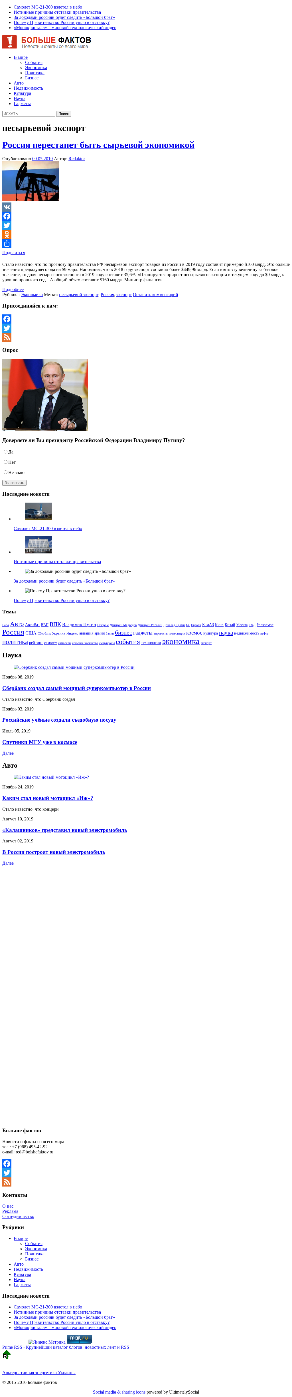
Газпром (103, 625)
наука (226, 632)
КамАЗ (208, 625)
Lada (5, 625)
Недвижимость (28, 88)
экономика (181, 641)
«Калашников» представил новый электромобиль (64, 830)
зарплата (161, 633)
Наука (19, 98)
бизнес (123, 632)
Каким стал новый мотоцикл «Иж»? (47, 798)
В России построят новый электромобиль (53, 852)
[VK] (146, 207)
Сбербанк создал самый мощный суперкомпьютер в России (76, 688)
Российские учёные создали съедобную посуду (59, 720)
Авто (19, 83)
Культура (22, 93)
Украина (58, 633)
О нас (7, 1206)
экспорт (124, 294)
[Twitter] (146, 225)
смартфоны (107, 643)
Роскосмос (265, 625)
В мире (21, 57)
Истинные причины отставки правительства (57, 12)
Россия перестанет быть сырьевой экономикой (98, 145)
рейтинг (36, 642)
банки (110, 633)
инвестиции (177, 633)
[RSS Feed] (146, 337)
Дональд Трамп (174, 625)
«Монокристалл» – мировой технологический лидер (65, 27)
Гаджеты (22, 103)
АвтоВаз (32, 625)
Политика (34, 72)
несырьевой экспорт (78, 294)
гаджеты (143, 633)
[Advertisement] (38, 917)
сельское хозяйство (85, 643)
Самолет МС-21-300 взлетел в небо (48, 7)
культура (210, 633)
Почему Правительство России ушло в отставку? (62, 22)
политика (15, 641)
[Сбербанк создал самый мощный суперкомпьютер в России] (74, 667)
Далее (8, 753)
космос (194, 633)
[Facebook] (146, 216)
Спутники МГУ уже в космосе (39, 742)
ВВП (44, 625)
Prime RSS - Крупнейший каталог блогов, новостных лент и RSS (65, 1347)
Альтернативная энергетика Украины (39, 1372)
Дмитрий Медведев (123, 625)
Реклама (10, 1211)
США (30, 633)
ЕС (188, 625)
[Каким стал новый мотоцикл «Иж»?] (51, 777)
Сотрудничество (18, 1216)
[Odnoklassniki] (146, 234)
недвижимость (246, 633)
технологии (151, 642)
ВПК (55, 624)
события (128, 641)
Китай (230, 624)
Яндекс (72, 633)
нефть (264, 633)
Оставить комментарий (155, 294)
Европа (196, 625)
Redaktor (76, 158)
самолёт (50, 643)
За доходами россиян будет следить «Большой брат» (64, 17)
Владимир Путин (79, 624)
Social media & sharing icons (119, 1392)
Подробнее (13, 289)
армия (99, 633)
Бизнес (31, 77)
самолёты (64, 643)
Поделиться (13, 252)
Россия (107, 294)
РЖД (252, 625)
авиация (86, 633)
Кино (219, 625)
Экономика (36, 67)
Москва (242, 625)
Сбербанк (44, 633)
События (33, 62)
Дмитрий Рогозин (150, 625)
